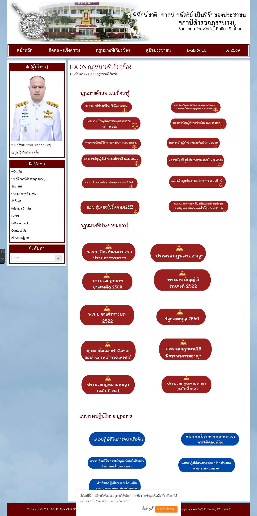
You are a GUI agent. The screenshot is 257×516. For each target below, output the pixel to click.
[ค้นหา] (58, 258)
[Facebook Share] (2, 251)
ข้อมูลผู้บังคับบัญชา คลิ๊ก (25, 152)
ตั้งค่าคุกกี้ (147, 509)
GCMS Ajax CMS (61, 509)
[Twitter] (2, 259)
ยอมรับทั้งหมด (166, 509)
